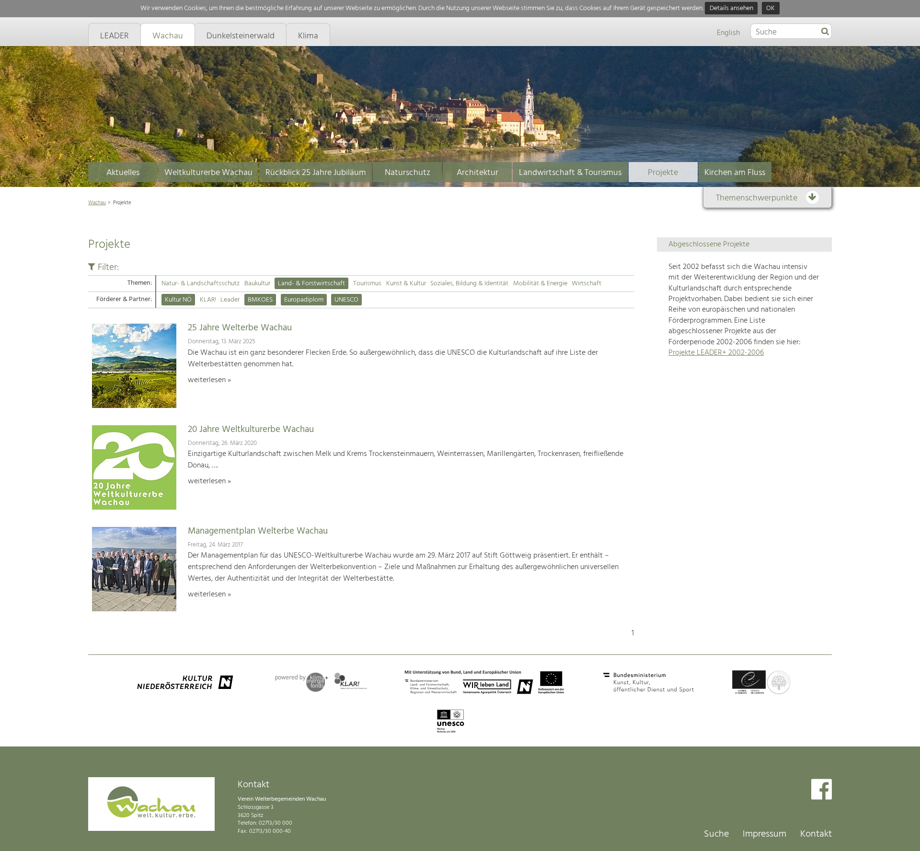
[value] (825, 32)
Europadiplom (303, 299)
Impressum (764, 834)
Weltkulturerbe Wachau (208, 173)
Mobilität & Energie (540, 283)
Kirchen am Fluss (734, 173)
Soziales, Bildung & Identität (469, 283)
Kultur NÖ (178, 299)
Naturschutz (407, 173)
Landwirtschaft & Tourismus (570, 173)
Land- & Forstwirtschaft (311, 283)
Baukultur (257, 283)
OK (770, 8)
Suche (716, 834)
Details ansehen (731, 8)
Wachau (97, 202)
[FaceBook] (821, 790)
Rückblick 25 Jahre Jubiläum (315, 173)
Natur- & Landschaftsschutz (200, 283)
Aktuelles (122, 173)
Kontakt (816, 834)
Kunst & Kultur (406, 283)
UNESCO (346, 299)
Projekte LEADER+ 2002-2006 (716, 353)
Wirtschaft (586, 283)
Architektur (477, 173)
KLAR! (208, 299)
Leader (230, 299)
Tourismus (367, 283)
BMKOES (260, 299)
